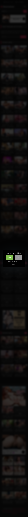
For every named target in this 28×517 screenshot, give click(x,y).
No (18, 257)
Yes (9, 257)
